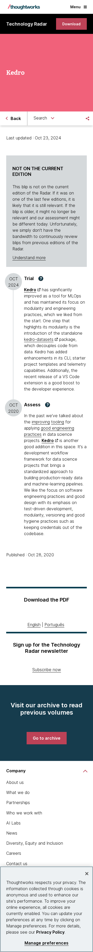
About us (15, 782)
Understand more (29, 257)
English (34, 624)
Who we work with (24, 812)
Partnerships (18, 802)
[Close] (86, 873)
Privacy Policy (50, 932)
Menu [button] (75, 7)
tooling (57, 421)
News (11, 833)
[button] (40, 278)
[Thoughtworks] (23, 7)
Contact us (16, 863)
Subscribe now (46, 669)
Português (54, 624)
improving (41, 421)
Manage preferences (47, 943)
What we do (18, 792)
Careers (13, 853)
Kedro (30, 289)
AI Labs (13, 823)
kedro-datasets (38, 339)
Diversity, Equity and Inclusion (34, 843)
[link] (71, 24)
